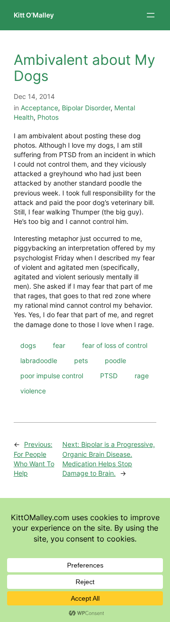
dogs (28, 345)
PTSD (109, 376)
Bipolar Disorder (86, 108)
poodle (115, 360)
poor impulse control (51, 376)
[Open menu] (150, 15)
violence (33, 391)
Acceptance (39, 108)
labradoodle (38, 360)
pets (81, 360)
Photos (48, 117)
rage (142, 376)
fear (59, 345)
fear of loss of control (114, 345)
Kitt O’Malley (34, 15)
